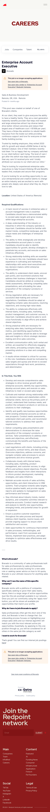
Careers (6, 763)
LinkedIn (6, 800)
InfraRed (6, 760)
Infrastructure (31, 766)
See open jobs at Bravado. (18, 81)
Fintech (29, 772)
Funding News (32, 760)
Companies (7, 754)
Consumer (30, 763)
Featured (29, 754)
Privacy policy (19, 696)
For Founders (31, 775)
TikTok (5, 787)
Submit (39, 733)
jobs (7, 49)
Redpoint (4, 6)
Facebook (7, 803)
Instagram (7, 794)
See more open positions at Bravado (25, 674)
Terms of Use (31, 787)
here (4, 643)
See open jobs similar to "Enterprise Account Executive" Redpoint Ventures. (25, 86)
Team (5, 756)
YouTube (6, 791)
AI (27, 756)
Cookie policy (30, 696)
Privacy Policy (31, 791)
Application (30, 769)
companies (18, 49)
